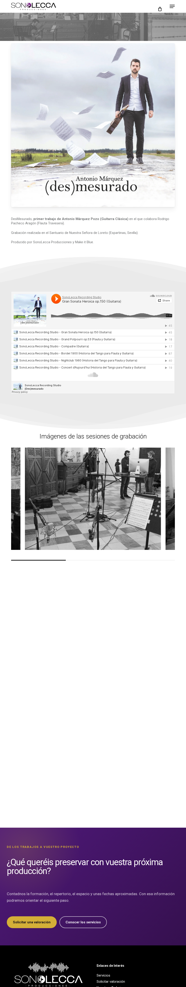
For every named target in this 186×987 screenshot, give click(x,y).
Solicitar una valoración (32, 922)
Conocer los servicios (83, 922)
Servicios (103, 975)
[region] (93, 504)
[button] (172, 6)
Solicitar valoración (111, 981)
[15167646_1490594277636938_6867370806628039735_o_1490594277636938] (93, 499)
